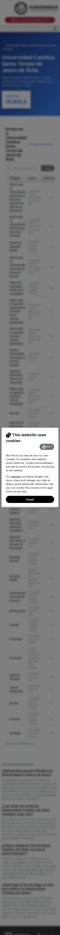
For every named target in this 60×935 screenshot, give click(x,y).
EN (48, 446)
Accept (30, 499)
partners (16, 476)
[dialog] (30, 467)
